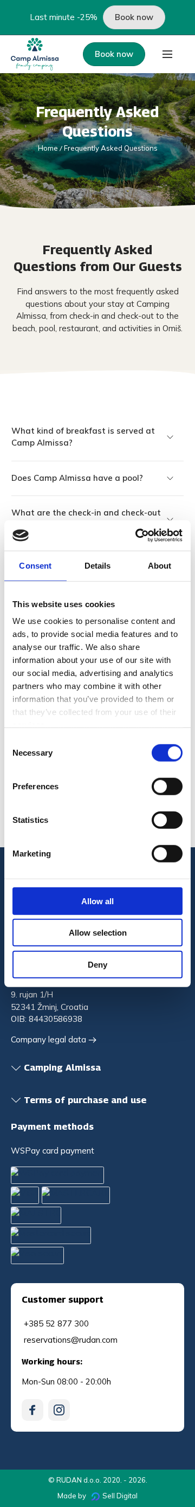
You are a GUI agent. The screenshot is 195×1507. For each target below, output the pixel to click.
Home (48, 148)
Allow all (97, 900)
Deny (97, 964)
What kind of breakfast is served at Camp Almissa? (83, 437)
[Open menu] (167, 54)
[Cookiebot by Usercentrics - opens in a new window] (138, 536)
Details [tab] (97, 565)
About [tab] (160, 565)
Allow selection (98, 932)
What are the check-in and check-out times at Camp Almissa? (86, 518)
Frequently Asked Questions (111, 148)
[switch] (167, 786)
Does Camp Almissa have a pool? (77, 478)
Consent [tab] (35, 565)
